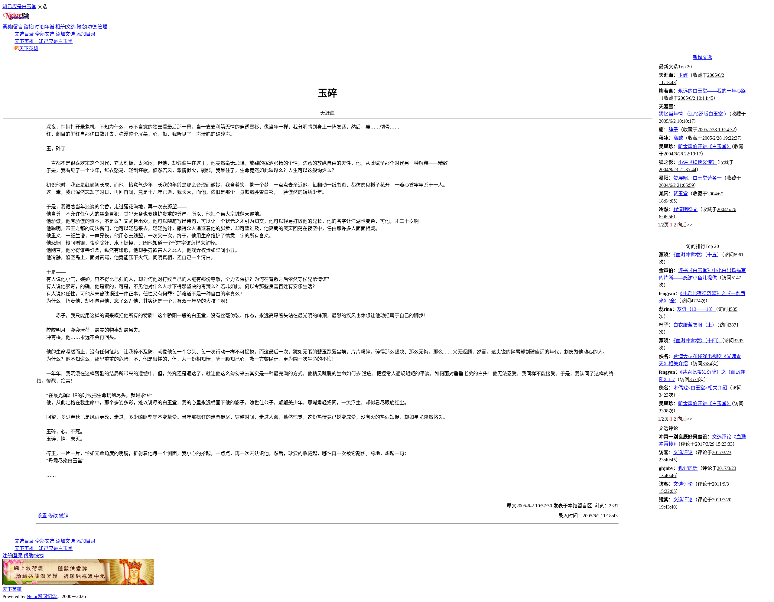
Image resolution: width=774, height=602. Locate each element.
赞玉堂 (680, 193)
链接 (28, 26)
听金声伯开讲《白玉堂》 (704, 146)
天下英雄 (24, 41)
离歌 (678, 138)
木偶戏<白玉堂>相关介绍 (700, 387)
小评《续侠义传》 (697, 162)
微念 (81, 26)
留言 (18, 26)
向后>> (684, 224)
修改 (53, 515)
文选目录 (24, 34)
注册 (7, 555)
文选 (71, 26)
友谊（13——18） (696, 309)
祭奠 (7, 26)
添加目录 (86, 34)
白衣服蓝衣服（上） (695, 324)
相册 (60, 26)
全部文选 (44, 34)
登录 (18, 555)
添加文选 (65, 34)
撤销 (64, 515)
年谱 (49, 26)
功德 (92, 26)
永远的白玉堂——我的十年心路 (712, 90)
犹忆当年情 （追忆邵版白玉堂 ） (694, 113)
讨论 (39, 26)
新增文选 (702, 57)
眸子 (673, 129)
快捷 (39, 555)
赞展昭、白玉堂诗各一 (697, 178)
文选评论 (683, 452)
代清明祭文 (685, 209)
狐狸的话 (688, 468)
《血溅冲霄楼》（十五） (697, 254)
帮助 (28, 555)
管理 (102, 26)
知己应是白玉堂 (19, 6)
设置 (42, 515)
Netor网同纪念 (42, 596)
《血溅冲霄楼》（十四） (697, 340)
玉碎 (683, 75)
